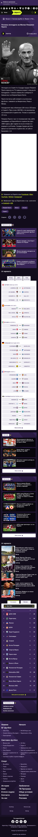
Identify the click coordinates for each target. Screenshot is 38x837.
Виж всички (18, 427)
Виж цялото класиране (18, 694)
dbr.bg (17, 554)
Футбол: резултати (8, 710)
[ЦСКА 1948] (9, 8)
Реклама (23, 798)
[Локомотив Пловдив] (34, 8)
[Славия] (23, 8)
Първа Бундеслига (8, 745)
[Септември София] (17, 8)
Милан (17, 207)
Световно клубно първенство (12, 756)
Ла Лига (10, 305)
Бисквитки (23, 795)
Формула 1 (24, 766)
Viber (31, 194)
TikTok (10, 197)
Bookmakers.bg (7, 708)
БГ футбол (6, 728)
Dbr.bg (27, 811)
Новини (4, 725)
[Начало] (4, 19)
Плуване (23, 776)
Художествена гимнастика (28, 771)
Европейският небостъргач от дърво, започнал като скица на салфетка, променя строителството (25, 550)
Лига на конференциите (28, 750)
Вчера (11, 278)
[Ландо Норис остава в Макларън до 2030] (18, 452)
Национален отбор (26, 733)
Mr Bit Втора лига (13, 396)
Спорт (4, 761)
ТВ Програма (25, 789)
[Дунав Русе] (31, 8)
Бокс (4, 771)
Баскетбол (24, 764)
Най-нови (5, 435)
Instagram (18, 197)
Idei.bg (11, 811)
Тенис (4, 766)
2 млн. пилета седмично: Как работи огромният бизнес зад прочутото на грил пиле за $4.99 (25, 584)
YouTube (4, 197)
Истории (5, 786)
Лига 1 (9, 371)
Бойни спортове (8, 776)
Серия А (5, 211)
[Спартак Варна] (20, 8)
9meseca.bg (27, 807)
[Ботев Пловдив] (15, 8)
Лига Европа (7, 750)
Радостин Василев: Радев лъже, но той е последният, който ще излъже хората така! (26, 576)
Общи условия (25, 792)
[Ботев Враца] (28, 8)
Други (22, 756)
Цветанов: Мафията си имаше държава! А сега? (24, 592)
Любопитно (24, 786)
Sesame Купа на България (11, 733)
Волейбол (6, 764)
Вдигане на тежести (26, 769)
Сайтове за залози (8, 706)
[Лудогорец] (1, 8)
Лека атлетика (7, 769)
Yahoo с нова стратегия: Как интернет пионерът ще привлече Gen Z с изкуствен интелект (25, 567)
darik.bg (18, 563)
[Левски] (4, 8)
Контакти (5, 795)
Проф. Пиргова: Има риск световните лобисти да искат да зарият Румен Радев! (25, 559)
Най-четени (6, 479)
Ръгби (22, 781)
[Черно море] (25, 8)
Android (6, 203)
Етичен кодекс (8, 792)
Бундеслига (12, 343)
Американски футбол (9, 781)
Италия (27, 19)
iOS (12, 203)
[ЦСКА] (6, 8)
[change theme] (35, 12)
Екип (3, 789)
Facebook (24, 194)
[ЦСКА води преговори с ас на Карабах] (18, 527)
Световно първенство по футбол (10, 753)
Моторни (23, 774)
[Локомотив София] (36, 8)
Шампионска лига (26, 748)
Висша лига (11, 285)
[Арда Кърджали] (12, 8)
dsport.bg (8, 33)
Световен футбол (17, 19)
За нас (4, 798)
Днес (19, 278)
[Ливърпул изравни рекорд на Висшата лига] (18, 462)
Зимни (5, 774)
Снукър (5, 778)
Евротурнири (7, 735)
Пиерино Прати (7, 207)
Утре (27, 278)
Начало (8, 19)
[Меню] (2, 12)
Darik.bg (11, 807)
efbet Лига (6, 730)
